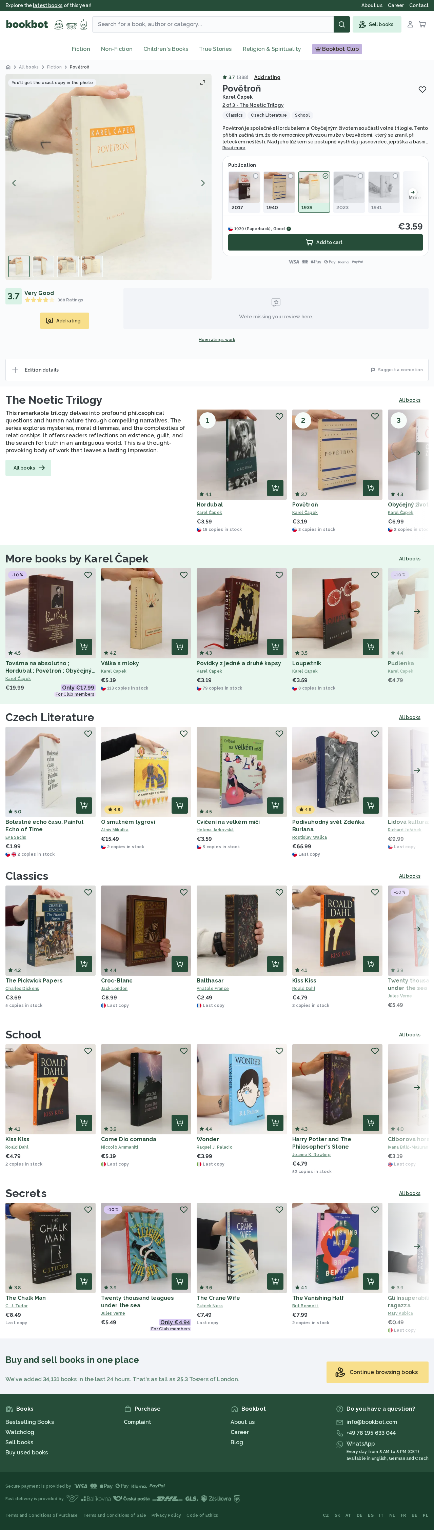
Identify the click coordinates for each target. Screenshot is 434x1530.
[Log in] (410, 24)
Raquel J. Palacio (215, 1147)
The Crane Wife (218, 1298)
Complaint (138, 1422)
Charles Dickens (22, 988)
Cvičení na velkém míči (228, 822)
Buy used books (26, 1452)
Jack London (114, 988)
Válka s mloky (120, 663)
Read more (233, 147)
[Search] (342, 24)
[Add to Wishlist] (422, 89)
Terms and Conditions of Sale (114, 1515)
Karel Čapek (237, 97)
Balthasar (210, 980)
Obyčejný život (408, 504)
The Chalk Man (25, 1298)
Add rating (267, 77)
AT (348, 1515)
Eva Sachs (15, 837)
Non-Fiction (117, 49)
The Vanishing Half (318, 1298)
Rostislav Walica (309, 837)
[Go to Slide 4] (92, 266)
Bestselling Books (29, 1422)
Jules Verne (113, 1313)
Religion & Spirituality (272, 49)
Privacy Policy (166, 1515)
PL (426, 1515)
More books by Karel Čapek (77, 558)
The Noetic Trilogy (53, 400)
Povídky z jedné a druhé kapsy (239, 663)
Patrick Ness (210, 1306)
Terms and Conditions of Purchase (41, 1515)
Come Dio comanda (129, 1139)
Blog (237, 1442)
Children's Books (166, 49)
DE (360, 1515)
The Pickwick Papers (34, 980)
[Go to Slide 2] (43, 266)
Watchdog (19, 1432)
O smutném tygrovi (128, 822)
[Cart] (422, 24)
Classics (26, 876)
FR (403, 1515)
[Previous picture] (14, 183)
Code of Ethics (202, 1515)
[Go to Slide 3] (68, 266)
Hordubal (210, 504)
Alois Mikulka (115, 830)
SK (337, 1515)
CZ (326, 1515)
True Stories (215, 49)
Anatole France (213, 988)
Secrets (25, 1193)
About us (243, 1422)
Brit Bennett (305, 1306)
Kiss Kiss (304, 980)
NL (392, 1515)
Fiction (81, 49)
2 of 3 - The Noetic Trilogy (253, 105)
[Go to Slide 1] (19, 266)
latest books (47, 5)
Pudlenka (401, 663)
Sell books (19, 1442)
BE (415, 1515)
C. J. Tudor (16, 1306)
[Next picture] (203, 183)
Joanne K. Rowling (311, 1154)
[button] (108, 177)
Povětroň (305, 504)
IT (381, 1515)
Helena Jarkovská (215, 830)
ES (371, 1515)
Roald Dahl (303, 988)
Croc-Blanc (117, 980)
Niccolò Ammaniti (119, 1147)
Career (240, 1432)
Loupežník (306, 663)
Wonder (208, 1139)
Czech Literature (50, 717)
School (23, 1034)
